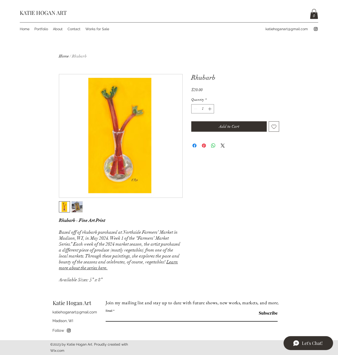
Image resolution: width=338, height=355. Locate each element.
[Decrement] (195, 108)
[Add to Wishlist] (274, 126)
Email (109, 310)
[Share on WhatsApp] (213, 146)
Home (64, 56)
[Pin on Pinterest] (204, 146)
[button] (314, 14)
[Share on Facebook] (194, 146)
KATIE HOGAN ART (43, 12)
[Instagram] (315, 28)
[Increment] (210, 108)
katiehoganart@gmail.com (287, 29)
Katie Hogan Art (72, 302)
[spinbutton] (202, 108)
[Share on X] (223, 146)
